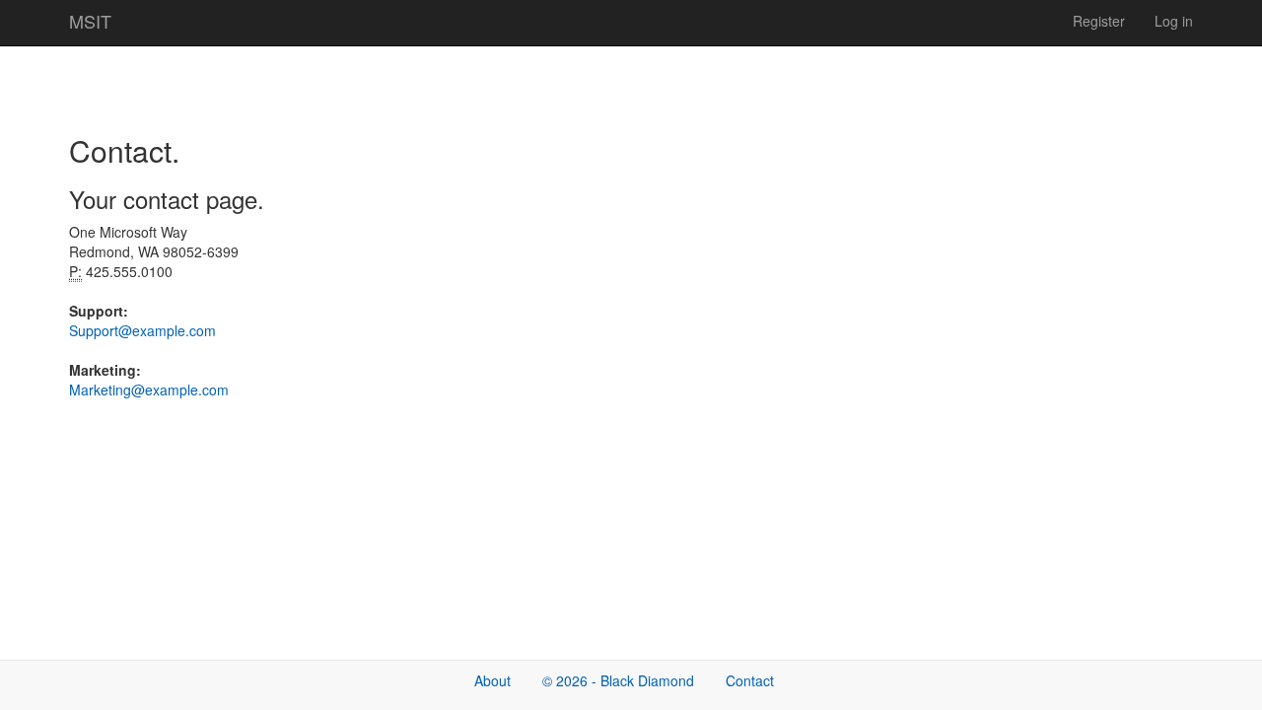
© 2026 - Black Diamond (618, 680)
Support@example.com (142, 330)
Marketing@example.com (149, 389)
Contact (750, 680)
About (492, 680)
